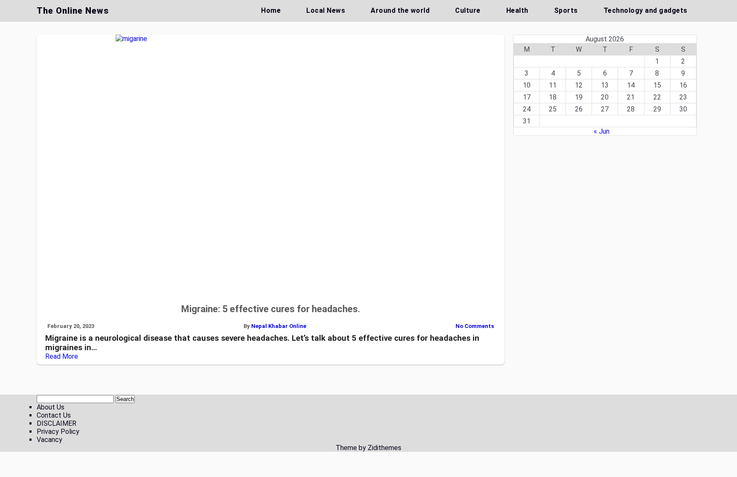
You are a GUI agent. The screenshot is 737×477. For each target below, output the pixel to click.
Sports (566, 10)
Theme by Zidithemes (368, 448)
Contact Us (54, 415)
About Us (50, 407)
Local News (325, 10)
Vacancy (49, 440)
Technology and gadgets (646, 10)
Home (271, 10)
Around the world (400, 10)
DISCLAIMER (56, 423)
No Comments (475, 326)
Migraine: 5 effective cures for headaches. (270, 309)
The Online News (73, 11)
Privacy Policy (58, 431)
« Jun (601, 131)
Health (517, 10)
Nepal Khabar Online (278, 326)
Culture (468, 10)
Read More (61, 356)
